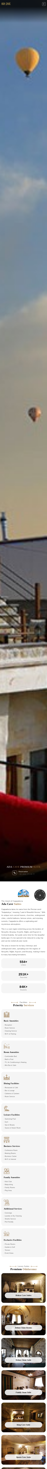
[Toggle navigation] (44, 4)
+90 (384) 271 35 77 (27, 874)
